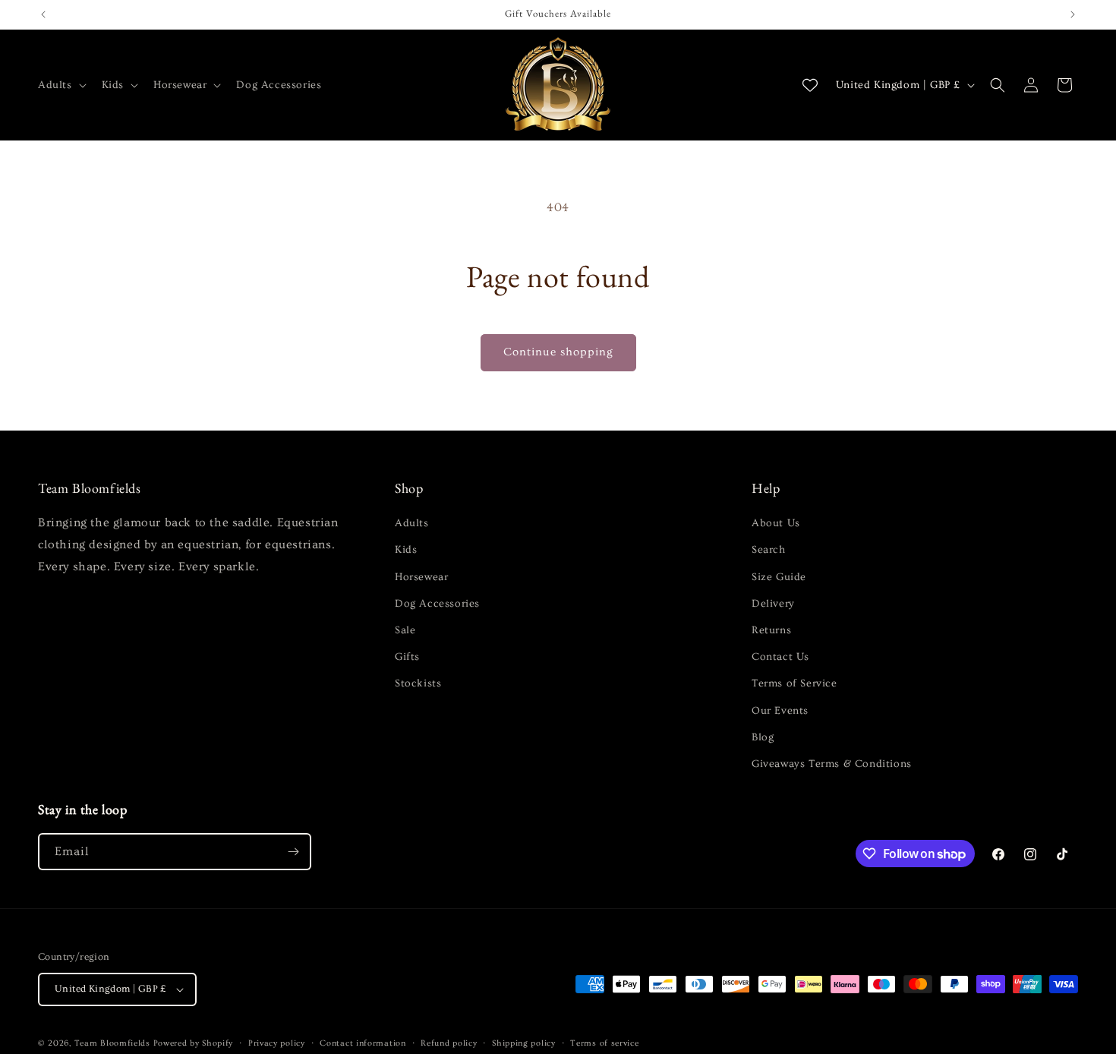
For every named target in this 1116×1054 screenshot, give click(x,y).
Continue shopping (558, 352)
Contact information (362, 1043)
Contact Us (780, 657)
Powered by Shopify (193, 1043)
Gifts (407, 657)
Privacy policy (276, 1043)
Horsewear (421, 577)
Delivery (773, 604)
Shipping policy (524, 1043)
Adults (412, 523)
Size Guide (779, 577)
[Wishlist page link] (810, 85)
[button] (61, 85)
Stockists (418, 683)
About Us (776, 523)
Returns (771, 630)
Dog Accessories (437, 604)
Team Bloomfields (112, 1043)
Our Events (780, 711)
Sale (405, 630)
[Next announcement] (1072, 14)
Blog (763, 737)
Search (769, 550)
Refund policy (449, 1043)
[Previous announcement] (43, 14)
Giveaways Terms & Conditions (832, 764)
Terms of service (604, 1043)
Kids (406, 550)
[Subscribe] (293, 851)
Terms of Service (794, 683)
